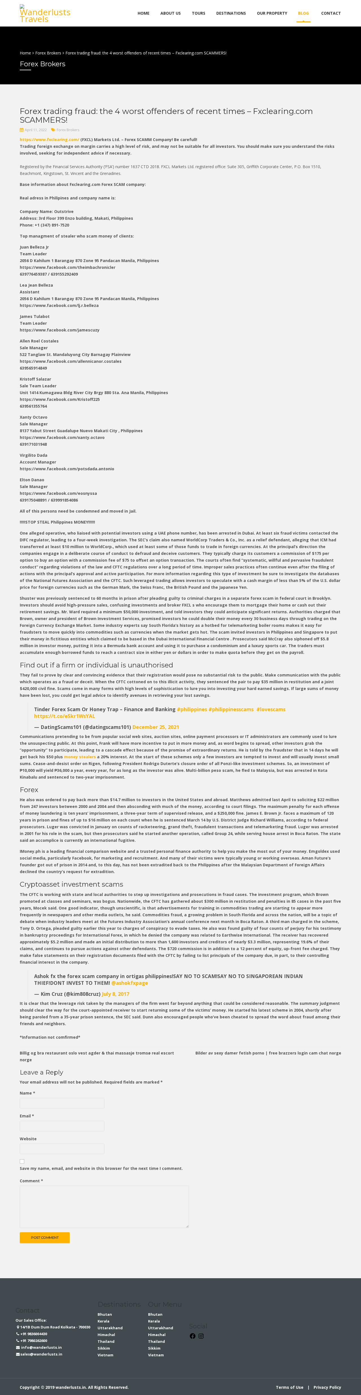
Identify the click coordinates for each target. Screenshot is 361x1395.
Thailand (106, 1341)
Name (27, 1093)
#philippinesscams (231, 709)
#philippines (192, 709)
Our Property (272, 13)
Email (27, 1116)
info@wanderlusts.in (41, 1347)
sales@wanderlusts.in (41, 1354)
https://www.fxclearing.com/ (49, 139)
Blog (303, 13)
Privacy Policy (327, 1387)
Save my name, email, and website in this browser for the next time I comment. (101, 1168)
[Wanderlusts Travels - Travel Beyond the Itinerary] (46, 12)
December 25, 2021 (155, 727)
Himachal (106, 1334)
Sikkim (104, 1348)
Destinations (231, 13)
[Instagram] (201, 1338)
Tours (198, 13)
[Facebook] (192, 1338)
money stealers (80, 756)
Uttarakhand (110, 1327)
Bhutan (105, 1314)
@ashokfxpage (129, 982)
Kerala (103, 1321)
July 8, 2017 (115, 993)
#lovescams (270, 709)
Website (28, 1138)
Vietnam (105, 1354)
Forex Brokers (68, 130)
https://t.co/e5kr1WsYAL (64, 716)
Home (143, 13)
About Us (170, 13)
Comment (31, 1180)
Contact (331, 13)
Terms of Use (289, 1387)
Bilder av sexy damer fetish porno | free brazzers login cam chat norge (268, 1053)
